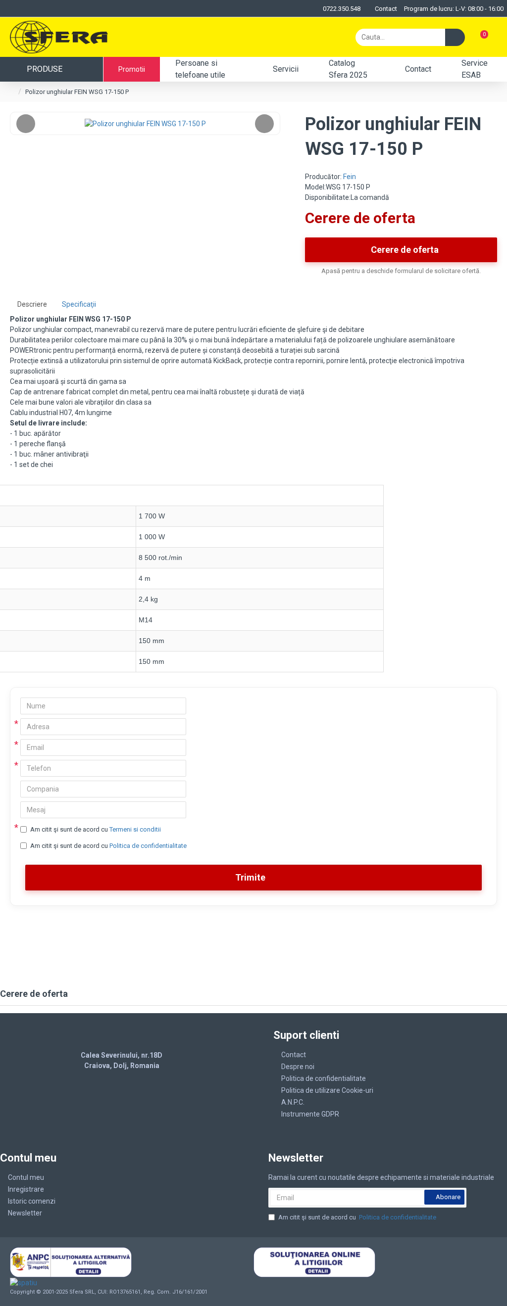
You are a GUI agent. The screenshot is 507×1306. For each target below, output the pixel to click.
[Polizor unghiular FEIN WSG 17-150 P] (145, 123)
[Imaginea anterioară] (25, 123)
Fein (349, 177)
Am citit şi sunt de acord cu (95, 829)
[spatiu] (58, 1282)
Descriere (32, 304)
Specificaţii (79, 304)
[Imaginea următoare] (264, 123)
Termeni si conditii (135, 829)
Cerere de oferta (405, 249)
